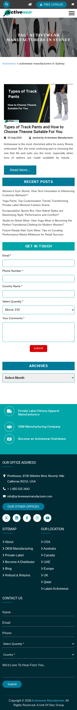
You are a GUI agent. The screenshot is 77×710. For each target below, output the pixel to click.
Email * (6, 255)
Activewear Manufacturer (48, 700)
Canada (49, 555)
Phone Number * (12, 270)
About (8, 542)
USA (46, 542)
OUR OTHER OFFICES (23, 506)
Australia (49, 548)
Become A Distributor (19, 562)
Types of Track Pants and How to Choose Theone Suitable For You (34, 129)
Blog (8, 568)
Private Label (14, 555)
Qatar (47, 582)
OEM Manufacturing (18, 548)
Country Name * (12, 286)
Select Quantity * (12, 301)
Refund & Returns (17, 575)
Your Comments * (13, 318)
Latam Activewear (56, 588)
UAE (46, 562)
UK (45, 575)
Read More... (20, 170)
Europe (48, 568)
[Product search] (6, 4)
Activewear (9, 63)
